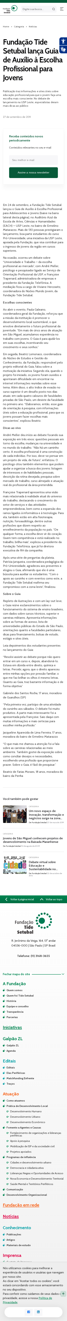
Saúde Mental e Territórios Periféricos (31, 1184)
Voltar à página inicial (22, 899)
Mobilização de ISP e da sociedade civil (32, 1146)
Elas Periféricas (16, 1073)
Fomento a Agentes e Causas (24, 1127)
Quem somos (15, 990)
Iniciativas (12, 1027)
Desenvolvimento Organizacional (27, 1195)
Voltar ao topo (53, 899)
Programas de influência (21, 1157)
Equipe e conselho (18, 1006)
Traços (11, 1083)
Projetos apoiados (20, 1151)
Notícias (33, 26)
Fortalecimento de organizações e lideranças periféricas (35, 1134)
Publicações (14, 1234)
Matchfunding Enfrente (20, 1078)
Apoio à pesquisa (20, 1141)
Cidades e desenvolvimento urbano (30, 1162)
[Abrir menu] (62, 9)
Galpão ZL (13, 1045)
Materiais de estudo (19, 1245)
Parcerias (12, 1017)
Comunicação (15, 1189)
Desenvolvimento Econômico (27, 1122)
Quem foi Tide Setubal (20, 995)
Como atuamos (16, 1100)
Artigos (11, 1239)
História (11, 1001)
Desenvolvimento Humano (26, 1111)
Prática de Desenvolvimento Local (27, 1106)
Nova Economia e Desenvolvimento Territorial (36, 1178)
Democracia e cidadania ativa (27, 1168)
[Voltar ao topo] (63, 1294)
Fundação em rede (21, 1205)
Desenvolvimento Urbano (25, 1116)
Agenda (11, 1050)
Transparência (15, 1011)
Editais (11, 1067)
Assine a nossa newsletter (33, 172)
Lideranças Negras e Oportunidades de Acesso (36, 1173)
